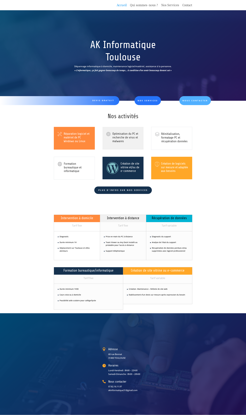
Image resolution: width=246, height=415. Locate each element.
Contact (187, 5)
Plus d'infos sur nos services (123, 190)
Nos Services (170, 5)
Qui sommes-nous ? (144, 5)
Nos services (148, 100)
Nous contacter (195, 100)
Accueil (122, 5)
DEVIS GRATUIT (103, 100)
